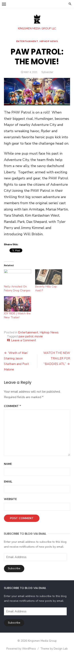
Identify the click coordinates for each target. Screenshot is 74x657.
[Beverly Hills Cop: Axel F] (48, 277)
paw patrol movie (31, 336)
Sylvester (47, 72)
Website (10, 499)
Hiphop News (48, 41)
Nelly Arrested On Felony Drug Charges (17, 288)
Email (8, 482)
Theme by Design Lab (54, 649)
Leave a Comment (23, 340)
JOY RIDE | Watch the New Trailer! (17, 315)
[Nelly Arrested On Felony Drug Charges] (17, 277)
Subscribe (14, 568)
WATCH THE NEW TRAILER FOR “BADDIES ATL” (56, 358)
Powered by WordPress (21, 649)
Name (8, 464)
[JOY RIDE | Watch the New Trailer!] (17, 304)
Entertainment (27, 41)
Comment (12, 406)
